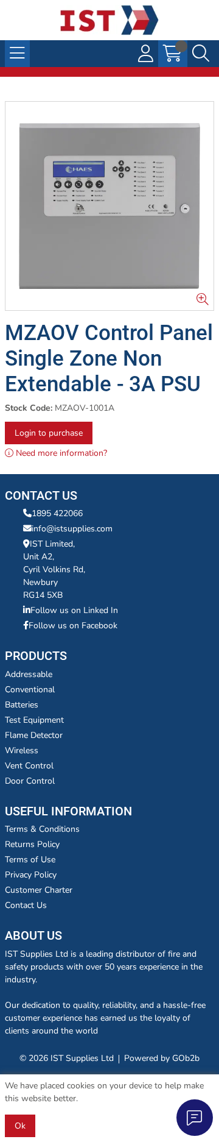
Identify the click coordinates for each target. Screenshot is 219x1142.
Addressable (28, 674)
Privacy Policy (31, 875)
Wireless (21, 750)
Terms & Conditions (42, 829)
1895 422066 (57, 513)
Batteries (21, 705)
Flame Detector (34, 735)
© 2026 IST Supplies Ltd (66, 1058)
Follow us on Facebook (73, 625)
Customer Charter (38, 890)
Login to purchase (49, 433)
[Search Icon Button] (200, 53)
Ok (20, 1126)
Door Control (30, 781)
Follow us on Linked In (74, 610)
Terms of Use (30, 859)
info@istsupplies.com (72, 528)
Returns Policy (32, 844)
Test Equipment (34, 720)
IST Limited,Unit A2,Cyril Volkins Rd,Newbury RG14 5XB (54, 569)
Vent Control (29, 765)
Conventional (30, 689)
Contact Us (26, 905)
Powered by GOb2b (162, 1058)
